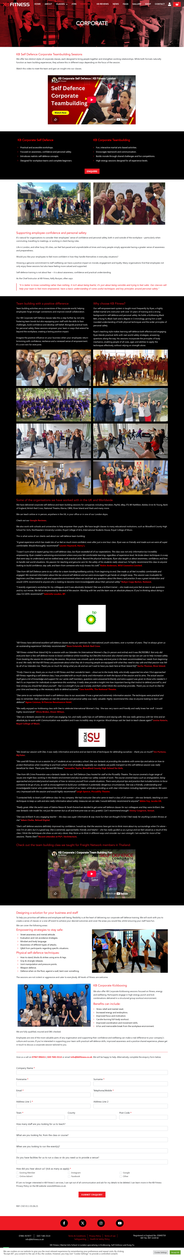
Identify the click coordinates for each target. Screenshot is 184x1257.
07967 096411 (39, 1057)
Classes (60, 4)
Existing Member (27, 1172)
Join (73, 4)
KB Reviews (103, 4)
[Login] (170, 4)
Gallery (136, 4)
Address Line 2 (100, 1101)
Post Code (125, 1112)
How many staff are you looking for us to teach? (40, 1123)
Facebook (75, 1176)
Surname (98, 1079)
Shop (148, 4)
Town (19, 1112)
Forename (22, 1079)
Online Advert (25, 1176)
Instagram (76, 1172)
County (71, 1112)
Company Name (25, 1068)
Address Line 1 (24, 1101)
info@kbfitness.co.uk (81, 1057)
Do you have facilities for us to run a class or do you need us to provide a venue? (57, 1157)
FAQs (125, 4)
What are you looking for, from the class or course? (42, 1135)
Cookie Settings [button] (161, 1252)
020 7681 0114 (54, 1057)
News (116, 4)
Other (125, 1176)
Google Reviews (38, 520)
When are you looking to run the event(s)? (38, 1146)
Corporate (86, 4)
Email (20, 1090)
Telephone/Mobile (103, 1090)
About (48, 4)
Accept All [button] (175, 1252)
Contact (160, 4)
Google (126, 1172)
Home (37, 4)
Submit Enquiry (92, 1194)
